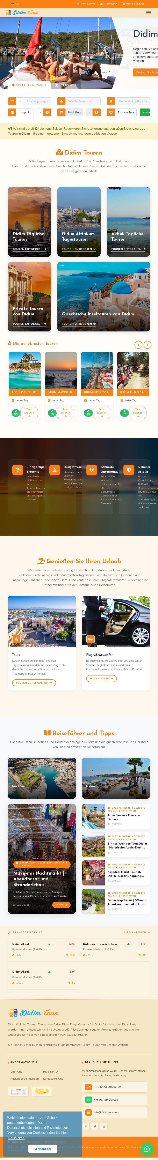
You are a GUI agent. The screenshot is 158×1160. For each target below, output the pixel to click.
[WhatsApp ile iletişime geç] (147, 1149)
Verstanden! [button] (42, 1148)
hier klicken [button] (16, 1138)
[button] (17, 4)
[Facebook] (85, 1126)
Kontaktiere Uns (53, 1079)
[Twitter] (95, 1126)
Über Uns (16, 1072)
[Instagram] (104, 1126)
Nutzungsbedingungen (24, 1079)
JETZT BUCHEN (100, 678)
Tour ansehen (29, 411)
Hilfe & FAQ (50, 1072)
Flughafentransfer (99, 655)
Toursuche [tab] (67, 85)
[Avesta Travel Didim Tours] (42, 1091)
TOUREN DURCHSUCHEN (32, 682)
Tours (16, 655)
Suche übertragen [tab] (30, 85)
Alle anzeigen (135, 932)
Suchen (146, 112)
